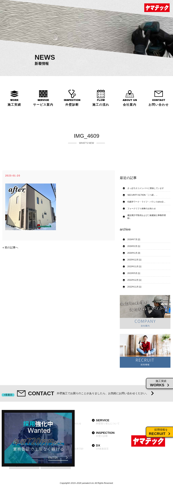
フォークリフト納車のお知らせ (141, 208)
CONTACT (159, 102)
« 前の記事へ (10, 247)
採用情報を (158, 432)
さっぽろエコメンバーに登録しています (145, 188)
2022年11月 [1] (134, 287)
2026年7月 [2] (133, 239)
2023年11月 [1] (134, 266)
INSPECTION (72, 102)
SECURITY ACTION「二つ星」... (142, 195)
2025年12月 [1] (134, 260)
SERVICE (43, 102)
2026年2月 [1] (133, 246)
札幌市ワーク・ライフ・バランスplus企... (146, 202)
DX (102, 447)
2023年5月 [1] (133, 273)
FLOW (100, 102)
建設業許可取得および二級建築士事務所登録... (146, 216)
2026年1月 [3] (133, 253)
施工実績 (158, 383)
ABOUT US (130, 102)
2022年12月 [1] (134, 280)
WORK (14, 102)
